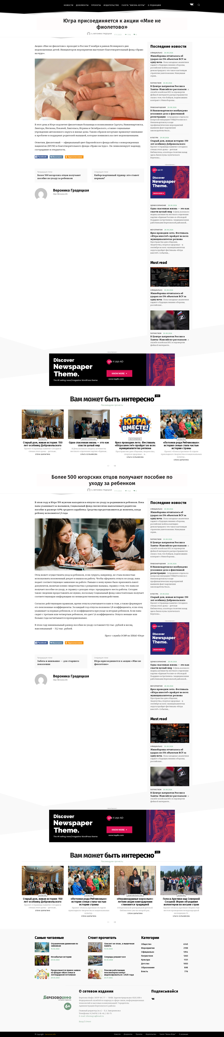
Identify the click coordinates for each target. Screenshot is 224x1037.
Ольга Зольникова (88, 454)
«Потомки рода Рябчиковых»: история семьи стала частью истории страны (181, 445)
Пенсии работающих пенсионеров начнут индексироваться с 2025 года (119, 972)
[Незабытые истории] (42, 961)
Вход (81, 1021)
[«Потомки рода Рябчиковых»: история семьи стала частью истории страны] (181, 424)
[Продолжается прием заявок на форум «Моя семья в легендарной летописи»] (42, 974)
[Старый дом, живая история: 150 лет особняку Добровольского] (43, 424)
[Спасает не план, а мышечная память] (95, 947)
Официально (156, 53)
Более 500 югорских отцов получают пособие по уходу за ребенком (59, 177)
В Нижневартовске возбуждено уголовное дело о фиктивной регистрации (169, 113)
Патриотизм (155, 83)
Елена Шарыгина (42, 454)
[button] (198, 4)
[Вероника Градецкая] (89, 33)
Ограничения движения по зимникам (64, 944)
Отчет (88, 1021)
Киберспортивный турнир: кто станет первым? (116, 177)
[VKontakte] (191, 4)
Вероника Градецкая (102, 34)
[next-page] (114, 466)
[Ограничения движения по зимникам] (42, 947)
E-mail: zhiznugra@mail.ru (91, 1016)
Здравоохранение (158, 205)
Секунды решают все (115, 957)
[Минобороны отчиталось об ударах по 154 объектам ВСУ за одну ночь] (169, 277)
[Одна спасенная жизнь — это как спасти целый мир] (89, 424)
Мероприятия (156, 230)
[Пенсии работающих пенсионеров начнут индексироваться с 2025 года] (95, 974)
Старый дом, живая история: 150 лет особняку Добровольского (42, 444)
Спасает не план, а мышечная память (119, 944)
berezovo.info (50, 1034)
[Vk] (153, 999)
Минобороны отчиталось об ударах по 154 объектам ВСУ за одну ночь (168, 59)
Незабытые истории (61, 957)
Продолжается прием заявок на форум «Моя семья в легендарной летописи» (66, 972)
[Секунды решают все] (95, 961)
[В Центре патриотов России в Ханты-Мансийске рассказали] (169, 320)
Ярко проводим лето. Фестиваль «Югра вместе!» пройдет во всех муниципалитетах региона (169, 236)
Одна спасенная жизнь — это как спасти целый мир (89, 444)
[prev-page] (108, 466)
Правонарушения (158, 107)
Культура (154, 137)
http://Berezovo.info (60, 194)
